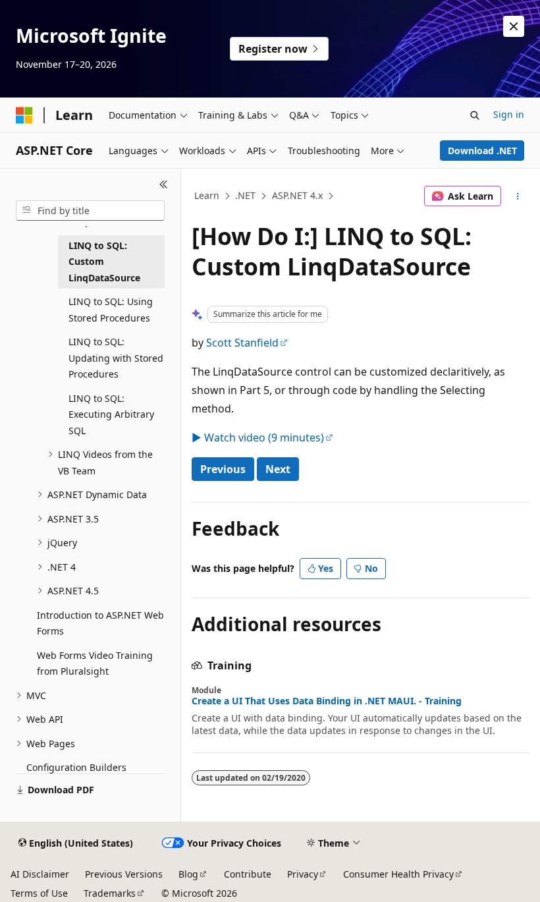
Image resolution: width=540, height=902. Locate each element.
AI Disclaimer (40, 874)
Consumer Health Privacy (398, 874)
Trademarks (110, 893)
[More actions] (517, 196)
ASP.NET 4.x (297, 195)
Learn (206, 195)
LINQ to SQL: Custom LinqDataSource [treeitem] (104, 261)
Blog (188, 874)
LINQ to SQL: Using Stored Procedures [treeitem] (110, 309)
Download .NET (482, 150)
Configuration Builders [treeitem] (76, 767)
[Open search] (475, 115)
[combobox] (90, 210)
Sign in (508, 114)
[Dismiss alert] (513, 26)
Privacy (302, 874)
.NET (245, 195)
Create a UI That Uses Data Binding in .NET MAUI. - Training (327, 701)
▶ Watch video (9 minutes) (258, 437)
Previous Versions (124, 874)
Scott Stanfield (242, 342)
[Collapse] (163, 184)
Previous (223, 469)
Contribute (247, 874)
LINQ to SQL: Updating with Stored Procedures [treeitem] (115, 357)
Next (277, 469)
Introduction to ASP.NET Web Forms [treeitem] (100, 623)
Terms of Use (39, 893)
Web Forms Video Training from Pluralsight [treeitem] (95, 663)
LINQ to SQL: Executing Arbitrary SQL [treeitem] (111, 414)
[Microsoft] (24, 115)
